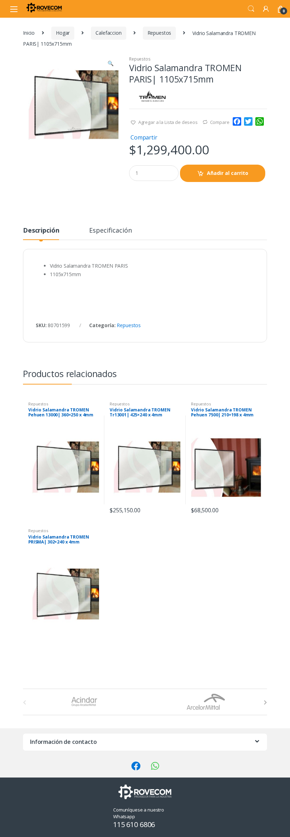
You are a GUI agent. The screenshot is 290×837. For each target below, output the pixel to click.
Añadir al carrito (227, 173)
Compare (220, 122)
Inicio (29, 32)
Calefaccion (108, 32)
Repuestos (159, 32)
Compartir (143, 137)
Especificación (110, 230)
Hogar (63, 32)
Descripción (41, 230)
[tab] (41, 233)
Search (251, 9)
